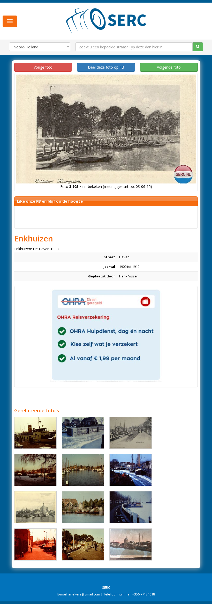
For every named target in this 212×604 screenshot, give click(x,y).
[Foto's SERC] (106, 20)
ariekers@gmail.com (84, 594)
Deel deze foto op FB (106, 67)
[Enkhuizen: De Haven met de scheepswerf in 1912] (130, 544)
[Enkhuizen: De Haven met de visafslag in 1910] (35, 507)
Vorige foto (43, 67)
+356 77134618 (143, 594)
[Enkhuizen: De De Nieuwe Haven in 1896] (130, 433)
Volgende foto (169, 67)
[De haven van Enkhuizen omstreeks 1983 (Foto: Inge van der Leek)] (83, 433)
